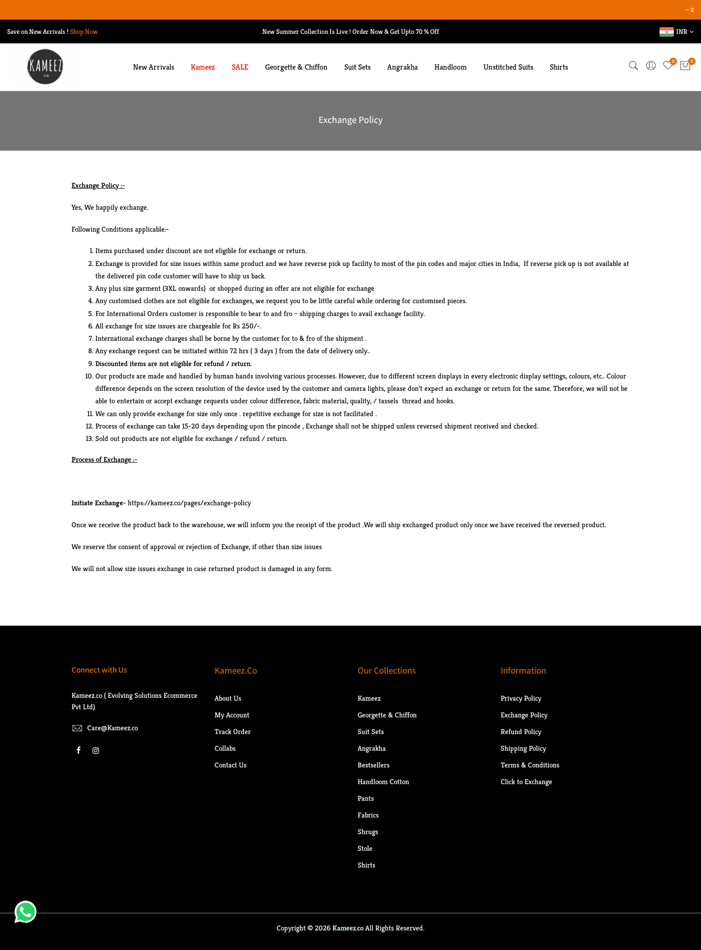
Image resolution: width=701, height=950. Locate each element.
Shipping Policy (523, 748)
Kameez (203, 67)
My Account (232, 714)
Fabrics (368, 814)
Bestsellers (374, 764)
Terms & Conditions (530, 764)
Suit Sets (357, 67)
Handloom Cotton (383, 781)
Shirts (559, 67)
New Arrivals (153, 67)
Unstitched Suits (508, 67)
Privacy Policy (521, 698)
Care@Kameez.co (112, 727)
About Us (228, 698)
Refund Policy (521, 731)
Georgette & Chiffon (296, 67)
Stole (365, 848)
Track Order (233, 731)
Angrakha (402, 67)
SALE (240, 67)
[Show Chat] (28, 912)
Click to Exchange (526, 781)
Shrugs (368, 831)
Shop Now (84, 31)
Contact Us (231, 764)
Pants (366, 798)
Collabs (225, 748)
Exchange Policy (524, 714)
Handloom (450, 67)
